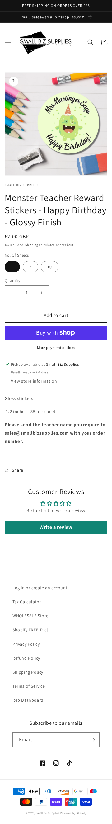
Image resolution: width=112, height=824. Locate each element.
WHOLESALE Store (30, 616)
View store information (34, 381)
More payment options (56, 347)
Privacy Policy (26, 644)
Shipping (31, 245)
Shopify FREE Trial (30, 630)
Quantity (12, 280)
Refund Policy (26, 658)
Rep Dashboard (28, 700)
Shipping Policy (27, 672)
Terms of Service (28, 686)
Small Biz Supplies (47, 813)
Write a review (56, 527)
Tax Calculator (26, 602)
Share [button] (17, 470)
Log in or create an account (40, 588)
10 (49, 267)
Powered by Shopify (73, 813)
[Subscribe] (92, 739)
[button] (8, 42)
